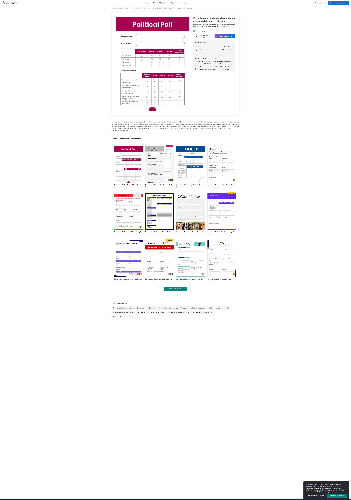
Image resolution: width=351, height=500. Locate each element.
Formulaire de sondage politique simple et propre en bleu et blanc (190, 185)
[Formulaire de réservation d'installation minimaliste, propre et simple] (221, 164)
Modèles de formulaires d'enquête (123, 308)
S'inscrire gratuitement (339, 3)
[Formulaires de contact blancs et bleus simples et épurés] (159, 211)
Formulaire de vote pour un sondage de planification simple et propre (221, 232)
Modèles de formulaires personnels (218, 308)
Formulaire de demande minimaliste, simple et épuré (128, 232)
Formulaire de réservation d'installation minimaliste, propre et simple (221, 185)
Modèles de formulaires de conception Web (151, 312)
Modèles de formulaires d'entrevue (123, 317)
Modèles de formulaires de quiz (168, 308)
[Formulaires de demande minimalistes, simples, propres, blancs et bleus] (128, 258)
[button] (203, 36)
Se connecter (320, 3)
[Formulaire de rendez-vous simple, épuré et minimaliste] (190, 258)
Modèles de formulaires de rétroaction (193, 308)
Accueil (114, 8)
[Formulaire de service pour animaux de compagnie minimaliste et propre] (190, 211)
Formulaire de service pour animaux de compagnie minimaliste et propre (190, 232)
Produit (146, 3)
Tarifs (186, 3)
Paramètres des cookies (316, 495)
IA (154, 3)
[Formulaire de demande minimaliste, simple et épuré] (128, 211)
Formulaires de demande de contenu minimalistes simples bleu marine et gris (221, 279)
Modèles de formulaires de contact (203, 312)
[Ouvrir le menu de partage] (233, 31)
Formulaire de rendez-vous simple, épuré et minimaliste (190, 279)
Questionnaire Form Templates (146, 308)
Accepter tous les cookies (337, 495)
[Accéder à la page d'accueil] (10, 2)
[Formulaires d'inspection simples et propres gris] (159, 164)
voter (150, 8)
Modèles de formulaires (139, 8)
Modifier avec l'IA (226, 36)
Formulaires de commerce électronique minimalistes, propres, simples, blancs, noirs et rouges (159, 279)
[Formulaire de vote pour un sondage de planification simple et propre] (221, 211)
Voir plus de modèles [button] (175, 289)
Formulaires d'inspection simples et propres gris (159, 185)
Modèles (162, 3)
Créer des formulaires (124, 8)
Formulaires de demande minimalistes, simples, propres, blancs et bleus (128, 279)
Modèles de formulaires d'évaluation (124, 312)
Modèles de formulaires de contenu (179, 312)
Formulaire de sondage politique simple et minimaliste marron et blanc (128, 185)
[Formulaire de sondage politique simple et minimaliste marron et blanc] (128, 164)
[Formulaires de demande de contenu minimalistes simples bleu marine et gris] (221, 258)
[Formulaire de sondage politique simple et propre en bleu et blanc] (190, 164)
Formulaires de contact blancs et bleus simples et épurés (159, 232)
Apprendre (175, 3)
